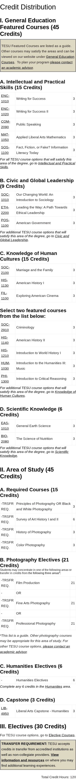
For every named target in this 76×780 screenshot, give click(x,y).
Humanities (53, 686)
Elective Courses (62, 735)
